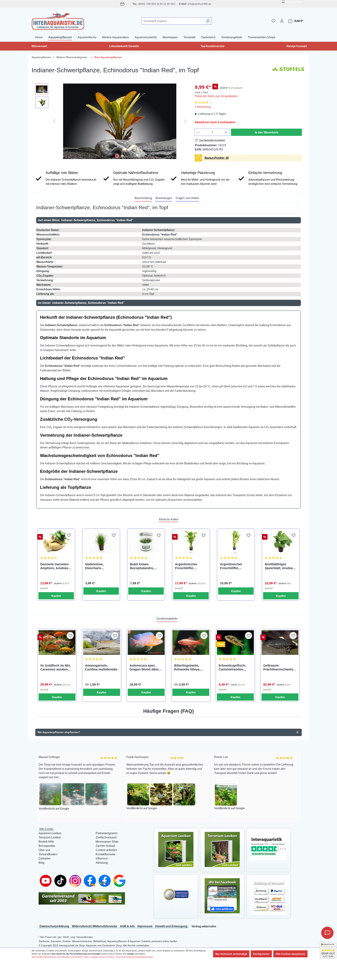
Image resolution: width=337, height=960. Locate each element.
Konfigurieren (261, 953)
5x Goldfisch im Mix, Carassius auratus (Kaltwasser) (55, 667)
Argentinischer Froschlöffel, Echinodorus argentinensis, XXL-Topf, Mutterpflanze (189, 566)
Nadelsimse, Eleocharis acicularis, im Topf (99, 566)
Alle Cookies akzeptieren (290, 953)
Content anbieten (106, 850)
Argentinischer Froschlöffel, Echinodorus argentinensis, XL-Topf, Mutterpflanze (234, 566)
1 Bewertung (203, 106)
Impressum (144, 926)
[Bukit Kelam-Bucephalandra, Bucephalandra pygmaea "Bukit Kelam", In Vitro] (146, 542)
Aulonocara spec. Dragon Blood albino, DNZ (145, 667)
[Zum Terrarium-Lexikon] (222, 849)
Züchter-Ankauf (105, 845)
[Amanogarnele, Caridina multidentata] (101, 642)
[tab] (143, 198)
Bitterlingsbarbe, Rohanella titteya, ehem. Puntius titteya (190, 667)
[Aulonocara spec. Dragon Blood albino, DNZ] (146, 642)
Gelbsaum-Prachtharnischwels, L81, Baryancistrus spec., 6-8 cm (278, 667)
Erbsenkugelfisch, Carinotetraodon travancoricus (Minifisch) (232, 667)
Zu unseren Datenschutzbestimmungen (134, 957)
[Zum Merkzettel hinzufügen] (68, 535)
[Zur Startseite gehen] (58, 20)
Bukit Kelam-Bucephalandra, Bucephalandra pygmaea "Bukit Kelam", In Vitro (142, 566)
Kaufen (56, 595)
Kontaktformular (105, 854)
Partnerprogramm (106, 833)
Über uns (44, 850)
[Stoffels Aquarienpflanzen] (287, 72)
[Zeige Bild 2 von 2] (122, 155)
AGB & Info (127, 926)
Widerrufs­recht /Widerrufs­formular (94, 926)
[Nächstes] (185, 121)
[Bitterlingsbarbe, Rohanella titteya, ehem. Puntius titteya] (190, 642)
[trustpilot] (268, 845)
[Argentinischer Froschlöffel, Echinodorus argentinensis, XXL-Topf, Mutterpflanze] (191, 542)
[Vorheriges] (54, 121)
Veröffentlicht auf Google (105, 808)
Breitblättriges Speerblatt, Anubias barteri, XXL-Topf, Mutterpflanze (279, 566)
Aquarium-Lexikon (50, 833)
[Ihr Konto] (282, 21)
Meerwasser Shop (107, 841)
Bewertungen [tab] (164, 198)
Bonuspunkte (47, 845)
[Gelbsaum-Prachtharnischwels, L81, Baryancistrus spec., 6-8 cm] (280, 642)
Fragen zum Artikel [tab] (187, 198)
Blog (41, 862)
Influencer (102, 858)
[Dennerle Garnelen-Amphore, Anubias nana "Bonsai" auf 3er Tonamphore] (56, 542)
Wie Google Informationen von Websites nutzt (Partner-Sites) (60, 957)
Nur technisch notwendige (231, 953)
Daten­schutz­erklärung (54, 926)
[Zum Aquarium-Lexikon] (175, 849)
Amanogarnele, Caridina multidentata (101, 667)
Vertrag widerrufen (203, 926)
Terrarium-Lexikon (50, 837)
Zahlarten (45, 858)
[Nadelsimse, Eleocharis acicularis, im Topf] (101, 542)
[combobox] (173, 21)
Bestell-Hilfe (46, 841)
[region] (111, 121)
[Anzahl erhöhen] (226, 132)
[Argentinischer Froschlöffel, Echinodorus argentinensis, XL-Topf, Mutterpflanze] (236, 542)
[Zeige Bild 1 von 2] (117, 155)
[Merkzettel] (273, 21)
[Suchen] (208, 21)
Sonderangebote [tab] (166, 618)
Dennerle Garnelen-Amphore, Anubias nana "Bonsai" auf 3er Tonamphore (54, 566)
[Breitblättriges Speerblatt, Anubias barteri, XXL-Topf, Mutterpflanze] (281, 542)
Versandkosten (48, 854)
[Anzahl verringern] (198, 132)
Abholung (102, 862)
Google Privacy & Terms (102, 957)
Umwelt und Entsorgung (171, 926)
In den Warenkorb (266, 132)
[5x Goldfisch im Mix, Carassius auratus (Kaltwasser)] (57, 642)
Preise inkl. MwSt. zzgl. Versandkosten (216, 95)
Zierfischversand (106, 837)
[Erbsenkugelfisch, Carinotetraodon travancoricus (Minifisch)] (235, 642)
